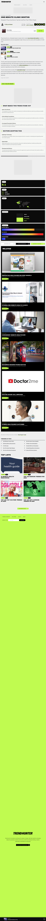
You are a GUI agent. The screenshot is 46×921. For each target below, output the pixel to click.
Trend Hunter (3, 15)
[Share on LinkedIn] (37, 24)
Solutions (14, 516)
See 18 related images (7, 83)
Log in (35, 30)
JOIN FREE (40, 30)
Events (19, 516)
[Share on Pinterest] (44, 24)
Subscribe (22, 520)
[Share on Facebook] (40, 24)
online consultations (23, 65)
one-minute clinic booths (33, 38)
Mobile (9, 15)
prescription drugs (21, 69)
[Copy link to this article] (35, 24)
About (24, 516)
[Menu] (44, 1)
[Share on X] (42, 24)
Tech (7, 15)
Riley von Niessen (9, 24)
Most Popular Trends (22, 434)
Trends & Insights (6, 516)
